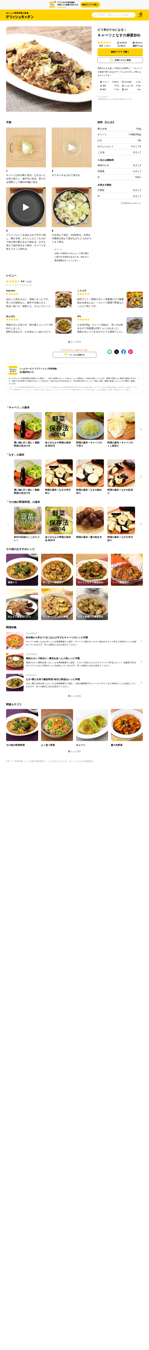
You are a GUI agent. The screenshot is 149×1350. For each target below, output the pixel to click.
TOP (8, 761)
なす (99, 140)
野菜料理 (19, 761)
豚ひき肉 (102, 129)
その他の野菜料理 (36, 761)
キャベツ (102, 134)
